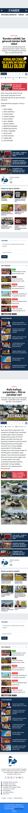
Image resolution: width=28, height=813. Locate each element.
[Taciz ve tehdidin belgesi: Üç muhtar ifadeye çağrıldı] (7, 589)
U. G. (3, 77)
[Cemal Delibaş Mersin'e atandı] (21, 603)
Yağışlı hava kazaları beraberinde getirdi (6, 582)
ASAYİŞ (14, 314)
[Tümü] (26, 265)
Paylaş (4, 74)
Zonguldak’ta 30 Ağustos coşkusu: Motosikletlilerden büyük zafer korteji (20, 227)
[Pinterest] (11, 777)
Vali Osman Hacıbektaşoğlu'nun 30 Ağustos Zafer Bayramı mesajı (18, 310)
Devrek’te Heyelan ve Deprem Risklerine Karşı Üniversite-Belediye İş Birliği (20, 595)
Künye (10, 798)
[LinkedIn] (17, 777)
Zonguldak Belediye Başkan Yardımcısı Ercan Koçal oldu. (7, 213)
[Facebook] (5, 777)
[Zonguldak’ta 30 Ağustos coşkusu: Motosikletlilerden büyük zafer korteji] (21, 221)
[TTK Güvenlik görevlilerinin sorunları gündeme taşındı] (7, 221)
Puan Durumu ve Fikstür (9, 789)
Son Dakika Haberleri (8, 792)
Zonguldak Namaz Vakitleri (10, 785)
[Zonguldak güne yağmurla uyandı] (21, 577)
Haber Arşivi (6, 794)
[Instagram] (14, 777)
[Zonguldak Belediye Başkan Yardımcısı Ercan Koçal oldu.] (7, 207)
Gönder (4, 256)
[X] (8, 777)
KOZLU (14, 276)
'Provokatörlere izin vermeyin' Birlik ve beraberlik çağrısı (18, 287)
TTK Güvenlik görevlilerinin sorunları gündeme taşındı (6, 227)
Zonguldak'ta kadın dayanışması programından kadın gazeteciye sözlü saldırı (19, 302)
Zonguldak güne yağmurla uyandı (19, 582)
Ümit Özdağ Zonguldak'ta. (4, 199)
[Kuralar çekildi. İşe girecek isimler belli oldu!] (14, 64)
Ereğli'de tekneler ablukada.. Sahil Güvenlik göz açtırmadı (7, 609)
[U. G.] (4, 180)
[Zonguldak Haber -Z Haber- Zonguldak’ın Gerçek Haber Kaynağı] (14, 10)
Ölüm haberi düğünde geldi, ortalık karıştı (18, 280)
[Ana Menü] (1, 10)
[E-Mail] (11, 182)
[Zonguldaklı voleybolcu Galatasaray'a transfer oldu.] (21, 194)
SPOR (14, 269)
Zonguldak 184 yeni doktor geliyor (19, 213)
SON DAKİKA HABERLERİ (9, 15)
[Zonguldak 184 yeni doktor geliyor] (21, 207)
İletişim (4, 798)
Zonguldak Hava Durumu (9, 784)
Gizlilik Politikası (18, 798)
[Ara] (26, 10)
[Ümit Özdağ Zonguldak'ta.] (7, 194)
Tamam (14, 811)
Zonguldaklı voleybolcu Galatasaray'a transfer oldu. (20, 200)
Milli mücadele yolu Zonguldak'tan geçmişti (19, 295)
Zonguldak (14, 35)
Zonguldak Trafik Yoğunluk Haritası (12, 787)
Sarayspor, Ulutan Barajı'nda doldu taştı (19, 272)
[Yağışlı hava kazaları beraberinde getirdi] (7, 577)
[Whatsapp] (22, 777)
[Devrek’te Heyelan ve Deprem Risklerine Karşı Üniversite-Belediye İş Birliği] (21, 589)
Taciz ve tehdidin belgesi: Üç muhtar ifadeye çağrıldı (7, 595)
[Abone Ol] (26, 74)
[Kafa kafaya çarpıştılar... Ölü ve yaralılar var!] (14, 413)
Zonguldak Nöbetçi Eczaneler (10, 782)
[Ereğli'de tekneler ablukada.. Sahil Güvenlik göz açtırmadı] (7, 603)
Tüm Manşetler (7, 790)
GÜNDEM (21, 15)
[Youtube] (19, 777)
